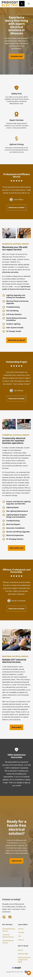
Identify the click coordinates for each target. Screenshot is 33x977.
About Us (21, 940)
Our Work (21, 932)
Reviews (20, 929)
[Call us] (22, 3)
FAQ (19, 936)
